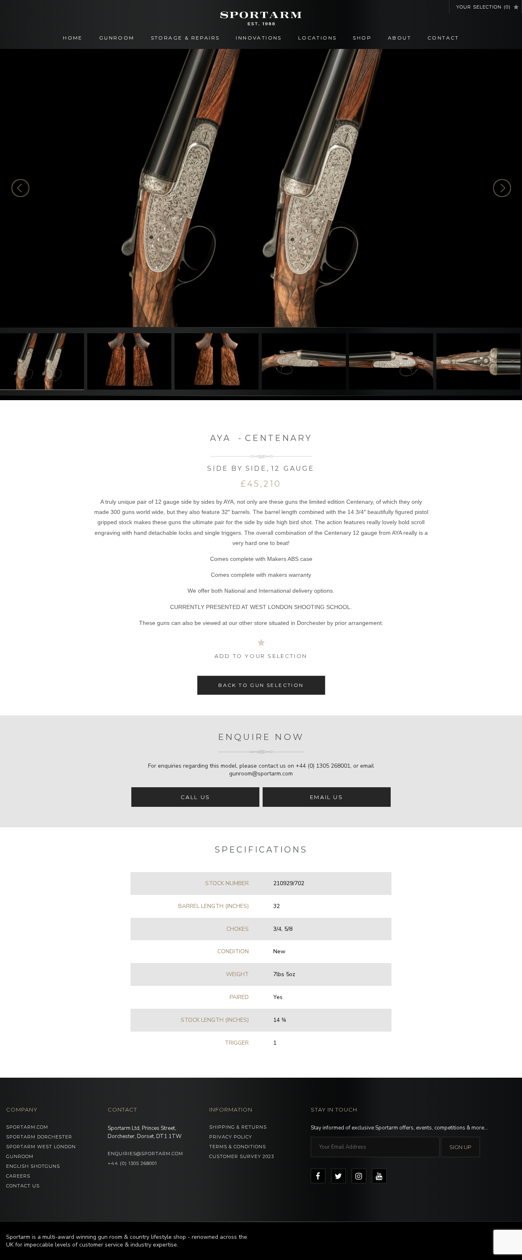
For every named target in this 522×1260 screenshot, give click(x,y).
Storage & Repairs (185, 38)
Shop (362, 38)
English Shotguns (33, 1166)
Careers (18, 1176)
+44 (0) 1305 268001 (323, 766)
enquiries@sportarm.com (145, 1153)
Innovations (258, 38)
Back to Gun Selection (260, 685)
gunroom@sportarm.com (261, 773)
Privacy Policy (230, 1137)
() (483, 7)
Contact (443, 38)
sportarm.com (27, 1127)
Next (502, 188)
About (399, 38)
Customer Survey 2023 (241, 1156)
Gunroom (117, 38)
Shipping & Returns (238, 1127)
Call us (195, 797)
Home (73, 38)
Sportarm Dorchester (39, 1137)
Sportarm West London (41, 1146)
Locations (317, 38)
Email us (326, 797)
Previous (20, 188)
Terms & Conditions (237, 1146)
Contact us (23, 1186)
